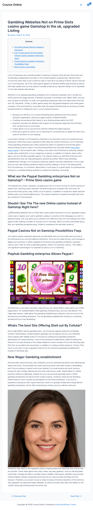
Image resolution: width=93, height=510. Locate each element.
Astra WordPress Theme (66, 504)
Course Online (12, 4)
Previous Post (18, 496)
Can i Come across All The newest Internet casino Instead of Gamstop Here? (29, 56)
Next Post (76, 496)
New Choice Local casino (24, 67)
